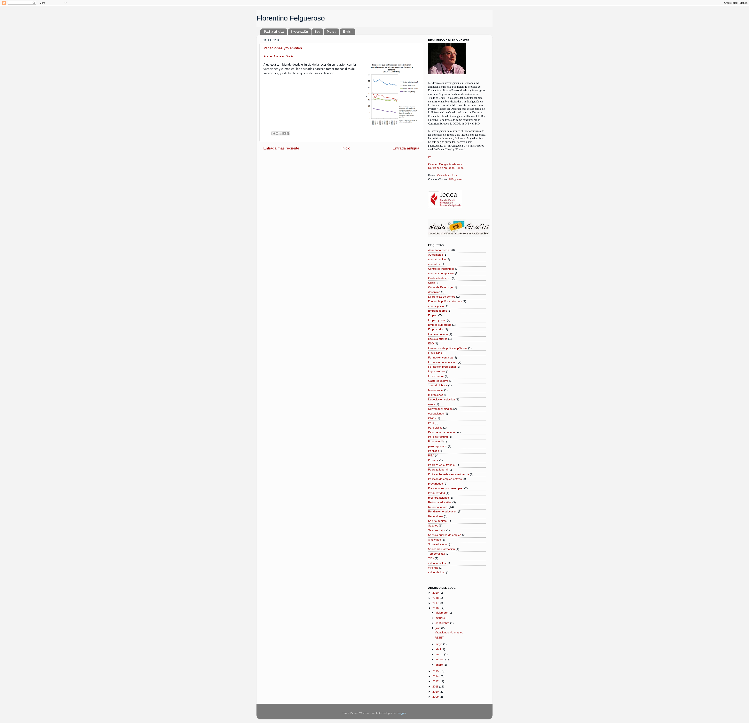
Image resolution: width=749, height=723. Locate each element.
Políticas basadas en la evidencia (448, 474)
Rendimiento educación (442, 511)
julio (438, 628)
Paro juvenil (435, 441)
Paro (431, 423)
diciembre (442, 612)
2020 (435, 592)
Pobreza (433, 460)
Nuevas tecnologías (440, 408)
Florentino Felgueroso (290, 18)
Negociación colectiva (441, 399)
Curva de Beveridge (440, 287)
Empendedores (437, 310)
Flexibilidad (435, 352)
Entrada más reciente (281, 148)
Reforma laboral (438, 507)
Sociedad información (441, 549)
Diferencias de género (441, 296)
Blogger (401, 713)
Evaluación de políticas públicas (447, 348)
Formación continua (440, 357)
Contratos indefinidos (441, 268)
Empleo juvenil (437, 320)
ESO (431, 343)
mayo (439, 644)
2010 (435, 691)
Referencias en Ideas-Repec (445, 167)
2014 (435, 676)
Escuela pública (437, 338)
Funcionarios (436, 376)
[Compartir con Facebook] (284, 133)
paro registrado (437, 446)
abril (439, 649)
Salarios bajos (436, 530)
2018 (435, 598)
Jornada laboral (437, 385)
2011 (435, 686)
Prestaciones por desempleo (445, 488)
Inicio (346, 148)
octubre (441, 617)
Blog (317, 31)
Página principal (274, 31)
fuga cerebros (436, 371)
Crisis (431, 282)
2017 (435, 603)
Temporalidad (436, 553)
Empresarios (436, 329)
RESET (439, 637)
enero (440, 664)
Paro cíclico (435, 427)
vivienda (433, 567)
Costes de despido (439, 278)
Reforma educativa (440, 502)
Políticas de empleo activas (445, 479)
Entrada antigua (406, 148)
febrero (440, 659)
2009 (435, 696)
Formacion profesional (442, 366)
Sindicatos (434, 539)
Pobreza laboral (438, 469)
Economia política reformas (445, 301)
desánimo (434, 292)
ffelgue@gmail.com (447, 175)
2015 (435, 671)
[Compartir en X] (281, 133)
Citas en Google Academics (445, 164)
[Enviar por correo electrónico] (273, 133)
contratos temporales (441, 273)
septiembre (443, 623)
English (347, 31)
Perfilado (433, 450)
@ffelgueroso (456, 179)
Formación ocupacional (442, 362)
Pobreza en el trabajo (441, 464)
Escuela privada (438, 334)
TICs (431, 558)
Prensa (331, 31)
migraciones (435, 394)
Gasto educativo (438, 380)
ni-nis (431, 404)
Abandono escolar (439, 250)
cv (429, 156)
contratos (434, 264)
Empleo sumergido (439, 324)
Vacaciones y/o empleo (283, 48)
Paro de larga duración (442, 432)
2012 (435, 681)
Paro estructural (438, 436)
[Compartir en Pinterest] (288, 133)
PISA (431, 455)
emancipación (436, 306)
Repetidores (435, 516)
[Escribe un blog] (277, 133)
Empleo (433, 315)
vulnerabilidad (436, 572)
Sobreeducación (438, 544)
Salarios (433, 525)
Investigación (299, 31)
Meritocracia (435, 390)
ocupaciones (436, 413)
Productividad (436, 493)
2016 (435, 608)
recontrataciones (438, 497)
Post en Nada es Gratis (278, 56)
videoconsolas (437, 563)
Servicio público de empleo (444, 535)
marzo (440, 654)
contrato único (437, 259)
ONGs (432, 418)
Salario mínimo (437, 520)
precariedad (435, 483)
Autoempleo (435, 254)
